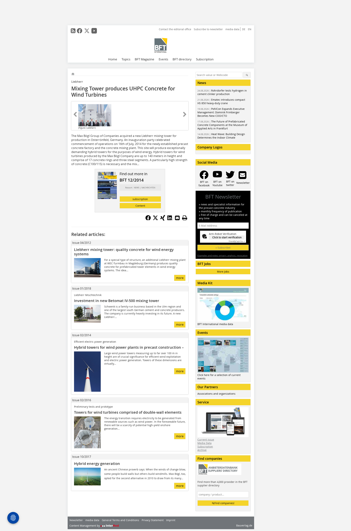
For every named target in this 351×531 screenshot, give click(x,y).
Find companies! (224, 503)
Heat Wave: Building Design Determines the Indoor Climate (221, 135)
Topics (126, 59)
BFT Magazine (144, 59)
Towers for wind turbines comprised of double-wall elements (128, 412)
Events (163, 59)
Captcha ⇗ (237, 241)
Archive (202, 450)
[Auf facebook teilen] (148, 219)
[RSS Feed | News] (73, 30)
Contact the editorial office (175, 29)
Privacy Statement (153, 520)
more (180, 278)
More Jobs (223, 271)
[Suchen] (246, 75)
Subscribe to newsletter (208, 29)
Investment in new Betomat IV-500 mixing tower (116, 300)
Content (140, 205)
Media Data (204, 443)
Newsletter (76, 520)
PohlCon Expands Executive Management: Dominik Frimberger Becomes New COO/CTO (221, 112)
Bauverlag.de (244, 525)
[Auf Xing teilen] (162, 219)
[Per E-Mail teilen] (177, 217)
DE (243, 29)
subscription (140, 199)
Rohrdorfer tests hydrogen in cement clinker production (222, 92)
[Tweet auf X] (155, 219)
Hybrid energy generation (97, 463)
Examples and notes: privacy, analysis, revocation (222, 255)
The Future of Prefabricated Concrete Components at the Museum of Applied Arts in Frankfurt (222, 125)
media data (232, 29)
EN (249, 29)
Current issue (205, 439)
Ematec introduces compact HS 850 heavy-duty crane (221, 101)
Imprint (170, 520)
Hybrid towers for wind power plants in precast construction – (129, 347)
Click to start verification (227, 237)
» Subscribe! (223, 247)
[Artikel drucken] (184, 217)
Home (112, 59)
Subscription (205, 59)
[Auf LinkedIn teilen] (170, 219)
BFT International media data (215, 324)
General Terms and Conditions (120, 520)
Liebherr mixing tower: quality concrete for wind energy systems (124, 251)
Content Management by (85, 525)
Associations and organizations (216, 393)
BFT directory (182, 59)
